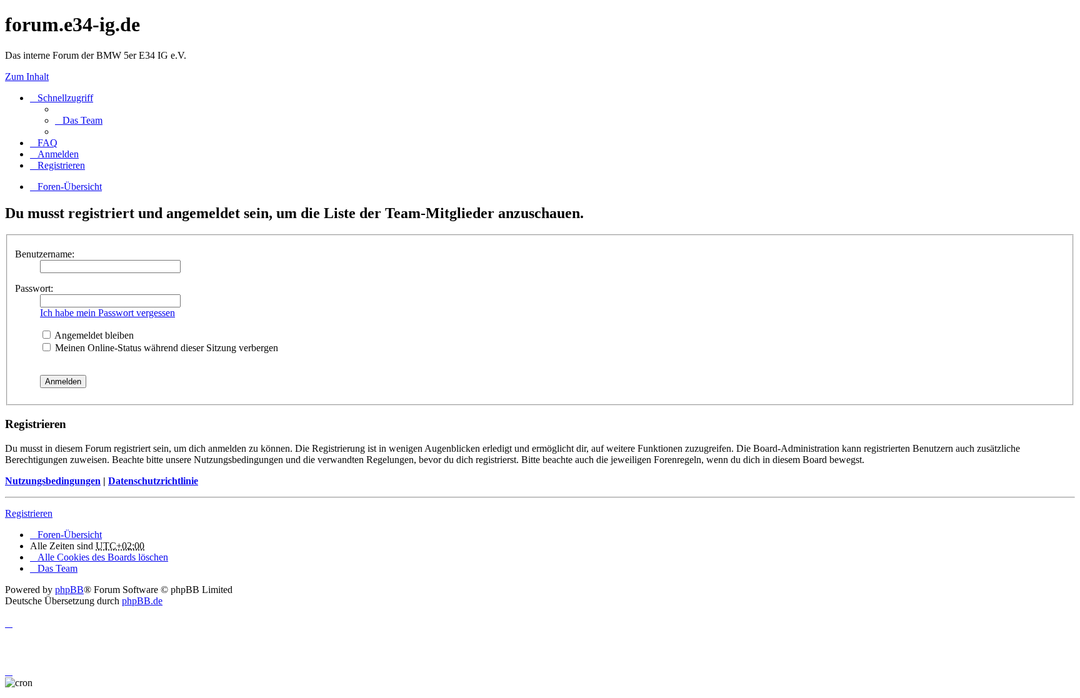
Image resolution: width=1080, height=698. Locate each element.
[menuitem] (78, 120)
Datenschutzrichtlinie (153, 481)
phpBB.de (142, 601)
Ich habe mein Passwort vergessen (107, 312)
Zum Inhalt (27, 76)
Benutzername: (44, 254)
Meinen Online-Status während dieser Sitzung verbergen (165, 347)
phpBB (69, 589)
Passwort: (34, 288)
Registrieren (28, 513)
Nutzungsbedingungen (53, 481)
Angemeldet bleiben (93, 335)
